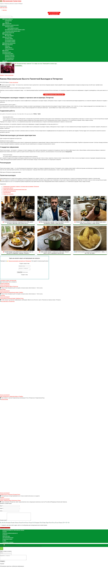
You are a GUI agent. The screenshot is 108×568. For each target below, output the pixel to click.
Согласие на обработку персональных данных (13, 530)
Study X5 (7, 22)
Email (1, 508)
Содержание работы (7, 188)
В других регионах (9, 49)
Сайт (1, 510)
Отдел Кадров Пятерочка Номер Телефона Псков (12, 298)
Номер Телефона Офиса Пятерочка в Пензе (10, 500)
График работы (8, 47)
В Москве (7, 46)
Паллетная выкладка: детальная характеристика (14, 189)
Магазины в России (9, 56)
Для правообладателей (7, 537)
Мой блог (4, 10)
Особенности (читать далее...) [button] (7, 141)
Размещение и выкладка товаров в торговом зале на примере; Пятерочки (20, 186)
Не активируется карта (13, 28)
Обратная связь (6, 536)
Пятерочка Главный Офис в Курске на (9, 286)
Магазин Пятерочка (9, 55)
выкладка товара (5, 280)
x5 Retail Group (8, 20)
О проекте (4, 534)
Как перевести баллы (10, 41)
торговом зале (12, 280)
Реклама (4, 531)
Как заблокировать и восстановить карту (15, 29)
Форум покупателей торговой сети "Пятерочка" (20, 261)
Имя (1, 506)
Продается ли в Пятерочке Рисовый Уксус (10, 494)
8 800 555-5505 (3, 7)
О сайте (4, 540)
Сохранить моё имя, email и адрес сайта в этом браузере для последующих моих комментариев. (24, 525)
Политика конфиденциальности (10, 533)
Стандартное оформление (9, 191)
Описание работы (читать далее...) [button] (8, 104)
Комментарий (3, 520)
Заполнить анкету (9, 26)
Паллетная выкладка (7, 194)
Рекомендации (6, 192)
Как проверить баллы (10, 40)
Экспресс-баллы (9, 38)
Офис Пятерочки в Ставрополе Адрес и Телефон (11, 396)
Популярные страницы (7, 542)
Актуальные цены (9, 59)
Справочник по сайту (7, 539)
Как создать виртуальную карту (12, 31)
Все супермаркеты (9, 58)
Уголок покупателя (13, 82)
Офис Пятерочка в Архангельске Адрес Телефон (11, 292)
